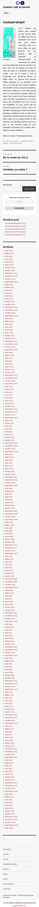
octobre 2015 (10, 619)
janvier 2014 (10, 678)
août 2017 (9, 556)
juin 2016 (8, 596)
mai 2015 (8, 633)
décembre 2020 (11, 443)
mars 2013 (9, 706)
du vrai (5, 859)
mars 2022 (9, 401)
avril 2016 (9, 602)
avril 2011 (8, 771)
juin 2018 (8, 528)
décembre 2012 (11, 715)
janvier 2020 (10, 474)
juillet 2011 (9, 763)
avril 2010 (9, 805)
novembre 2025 (11, 276)
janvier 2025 (10, 304)
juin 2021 (8, 426)
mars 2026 (9, 265)
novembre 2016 (11, 582)
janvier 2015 (10, 644)
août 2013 (9, 692)
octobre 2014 (10, 652)
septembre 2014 (11, 655)
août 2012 (9, 726)
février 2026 (10, 268)
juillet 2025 (9, 287)
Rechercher (7, 185)
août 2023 (9, 352)
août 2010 (9, 794)
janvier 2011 (9, 780)
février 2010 (9, 811)
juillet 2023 (9, 355)
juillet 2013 (9, 695)
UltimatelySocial (19, 906)
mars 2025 (9, 299)
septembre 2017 (11, 553)
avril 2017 (8, 568)
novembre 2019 (11, 480)
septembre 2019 (11, 485)
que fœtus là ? (8, 884)
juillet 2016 (9, 593)
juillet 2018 (9, 525)
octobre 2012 (10, 720)
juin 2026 (9, 256)
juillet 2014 (9, 661)
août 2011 (8, 760)
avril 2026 (9, 262)
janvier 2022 (10, 406)
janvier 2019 (10, 508)
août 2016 (9, 590)
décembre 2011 (11, 749)
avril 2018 (9, 534)
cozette (12, 143)
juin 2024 (8, 324)
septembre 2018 (11, 519)
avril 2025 (9, 296)
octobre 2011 (10, 754)
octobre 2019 (10, 483)
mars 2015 (9, 638)
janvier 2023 (10, 372)
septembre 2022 (11, 384)
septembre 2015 (11, 621)
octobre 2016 (10, 585)
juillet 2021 (9, 423)
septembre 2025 (11, 282)
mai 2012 (8, 735)
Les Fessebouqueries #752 (15, 229)
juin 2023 (8, 358)
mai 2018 (8, 531)
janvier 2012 (10, 746)
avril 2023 (9, 364)
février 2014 (9, 675)
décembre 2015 (11, 613)
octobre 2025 (10, 279)
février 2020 (10, 471)
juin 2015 (8, 630)
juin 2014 (8, 664)
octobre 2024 (10, 313)
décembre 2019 (11, 477)
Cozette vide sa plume (16, 7)
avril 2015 (9, 635)
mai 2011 (8, 769)
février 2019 (9, 505)
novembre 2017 (11, 548)
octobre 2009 (10, 822)
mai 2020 (8, 463)
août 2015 (9, 624)
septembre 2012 (11, 723)
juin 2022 (8, 392)
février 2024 (10, 335)
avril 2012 (9, 737)
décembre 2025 (11, 273)
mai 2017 (8, 565)
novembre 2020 (11, 446)
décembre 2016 (11, 579)
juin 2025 (8, 290)
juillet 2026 (9, 253)
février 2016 (9, 607)
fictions (5, 143)
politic (5, 879)
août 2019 (9, 488)
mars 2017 (9, 570)
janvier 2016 (10, 610)
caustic (6, 854)
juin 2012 (8, 732)
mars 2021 (9, 435)
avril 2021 (9, 432)
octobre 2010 (10, 788)
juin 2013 (8, 698)
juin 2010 (8, 800)
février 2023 (9, 369)
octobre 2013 (10, 686)
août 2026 (9, 251)
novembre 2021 (11, 412)
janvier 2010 (10, 814)
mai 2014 (8, 667)
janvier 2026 (10, 270)
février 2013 (9, 709)
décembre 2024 (11, 307)
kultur (5, 874)
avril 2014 (9, 669)
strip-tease (18, 143)
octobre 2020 (10, 449)
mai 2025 (8, 293)
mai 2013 (8, 701)
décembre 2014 (11, 647)
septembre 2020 (11, 452)
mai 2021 (8, 429)
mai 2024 (8, 327)
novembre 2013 (11, 684)
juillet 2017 (9, 559)
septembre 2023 (11, 350)
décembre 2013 (11, 681)
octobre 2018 (10, 517)
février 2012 (9, 743)
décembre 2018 (11, 511)
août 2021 (9, 420)
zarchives (6, 889)
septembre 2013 (11, 689)
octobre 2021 (10, 415)
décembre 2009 (11, 817)
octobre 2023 (10, 347)
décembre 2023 (11, 341)
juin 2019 (8, 494)
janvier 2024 (10, 338)
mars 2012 (9, 740)
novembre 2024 (11, 310)
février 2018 (9, 539)
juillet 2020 (9, 457)
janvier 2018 (10, 542)
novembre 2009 (11, 819)
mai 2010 (8, 802)
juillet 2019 (9, 491)
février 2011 (9, 777)
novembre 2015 (11, 616)
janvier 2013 (9, 712)
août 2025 (9, 285)
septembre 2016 (11, 587)
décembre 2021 (11, 409)
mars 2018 (9, 536)
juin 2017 (8, 562)
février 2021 (9, 437)
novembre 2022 (11, 378)
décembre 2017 (11, 545)
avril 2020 (9, 466)
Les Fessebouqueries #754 (15, 223)
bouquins (7, 849)
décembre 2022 (11, 375)
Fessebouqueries (10, 864)
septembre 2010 (11, 791)
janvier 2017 (9, 576)
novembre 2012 (11, 718)
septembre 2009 (11, 825)
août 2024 (9, 318)
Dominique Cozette (12, 141)
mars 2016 (9, 604)
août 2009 (9, 828)
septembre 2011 (11, 757)
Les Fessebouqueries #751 (15, 235)
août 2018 (9, 522)
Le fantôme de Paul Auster (15, 232)
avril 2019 (9, 500)
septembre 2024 (11, 316)
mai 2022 (8, 395)
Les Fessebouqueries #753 (15, 226)
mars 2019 (9, 502)
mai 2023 (8, 361)
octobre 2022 (10, 381)
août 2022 (9, 386)
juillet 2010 (9, 797)
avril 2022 (9, 398)
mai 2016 (8, 599)
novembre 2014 (11, 650)
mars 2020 (9, 468)
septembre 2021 (11, 418)
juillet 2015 (9, 627)
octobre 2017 (10, 551)
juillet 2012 (9, 729)
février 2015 (9, 641)
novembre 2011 (11, 752)
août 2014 (9, 658)
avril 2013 (8, 703)
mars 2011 (9, 774)
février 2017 (9, 573)
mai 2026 (8, 259)
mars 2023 (9, 367)
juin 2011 (8, 766)
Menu (6, 13)
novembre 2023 (11, 344)
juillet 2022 (9, 389)
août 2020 (9, 454)
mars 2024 (9, 333)
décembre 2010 (11, 783)
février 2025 (10, 302)
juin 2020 (8, 460)
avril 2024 (9, 330)
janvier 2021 (10, 440)
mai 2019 (8, 497)
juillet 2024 (9, 321)
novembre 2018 (11, 514)
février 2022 (10, 403)
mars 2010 (9, 808)
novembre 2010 (11, 785)
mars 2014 (9, 672)
